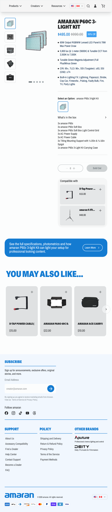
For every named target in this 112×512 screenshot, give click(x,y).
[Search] (88, 6)
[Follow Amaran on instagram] (13, 413)
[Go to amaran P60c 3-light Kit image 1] (30, 82)
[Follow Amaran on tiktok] (20, 413)
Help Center (11, 454)
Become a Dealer (13, 465)
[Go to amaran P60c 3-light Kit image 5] (43, 82)
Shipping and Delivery (50, 438)
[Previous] (6, 309)
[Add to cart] (100, 189)
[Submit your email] (50, 388)
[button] (79, 194)
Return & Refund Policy (51, 444)
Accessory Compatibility (16, 444)
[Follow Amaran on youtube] (27, 413)
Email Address (12, 380)
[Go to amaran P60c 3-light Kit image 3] (37, 82)
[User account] (95, 6)
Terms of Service (18, 399)
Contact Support (13, 459)
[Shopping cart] (103, 6)
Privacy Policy (32, 399)
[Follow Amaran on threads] (34, 413)
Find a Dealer (11, 449)
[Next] (106, 309)
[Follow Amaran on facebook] (6, 413)
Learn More (90, 247)
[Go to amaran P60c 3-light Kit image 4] (40, 82)
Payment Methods (48, 459)
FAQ (7, 470)
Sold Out (97, 168)
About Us (9, 438)
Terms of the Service (50, 454)
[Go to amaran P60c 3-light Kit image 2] (34, 82)
